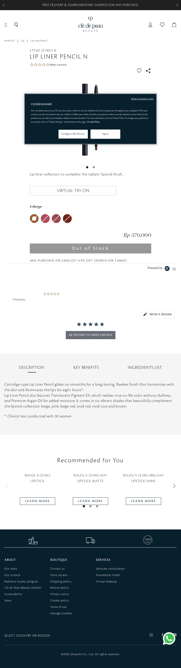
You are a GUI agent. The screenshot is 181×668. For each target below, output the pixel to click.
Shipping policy (61, 581)
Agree (105, 134)
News (7, 600)
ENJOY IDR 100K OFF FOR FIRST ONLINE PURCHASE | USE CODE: (90, 5)
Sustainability (13, 594)
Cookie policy (59, 600)
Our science (12, 575)
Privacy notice (59, 594)
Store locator (59, 575)
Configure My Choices (73, 134)
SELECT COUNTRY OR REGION (27, 636)
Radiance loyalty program (21, 581)
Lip (22, 41)
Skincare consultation (110, 568)
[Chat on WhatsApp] (169, 638)
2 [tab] (93, 167)
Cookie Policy (93, 122)
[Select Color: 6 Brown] (67, 218)
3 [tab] (97, 506)
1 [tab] (87, 167)
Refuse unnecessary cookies (142, 99)
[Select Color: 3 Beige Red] (56, 218)
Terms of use (58, 607)
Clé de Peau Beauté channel (22, 587)
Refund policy (59, 587)
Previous (7, 486)
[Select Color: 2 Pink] (45, 218)
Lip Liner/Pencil (38, 41)
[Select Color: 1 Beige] (34, 218)
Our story (10, 568)
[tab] (157, 314)
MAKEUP (9, 41)
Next (173, 486)
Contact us (57, 568)
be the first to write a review (90, 335)
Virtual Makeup (106, 581)
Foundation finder (108, 575)
